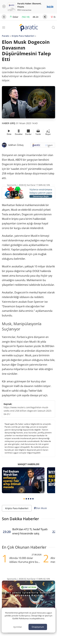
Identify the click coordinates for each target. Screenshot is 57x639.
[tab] (24, 498)
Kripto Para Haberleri (23, 35)
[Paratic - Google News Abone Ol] (42, 146)
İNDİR (50, 6)
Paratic (5, 35)
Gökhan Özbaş (16, 144)
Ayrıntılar (17, 626)
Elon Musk (40, 508)
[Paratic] (28, 27)
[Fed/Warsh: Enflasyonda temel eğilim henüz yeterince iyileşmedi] (23, 480)
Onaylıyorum (38, 627)
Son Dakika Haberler (20, 518)
